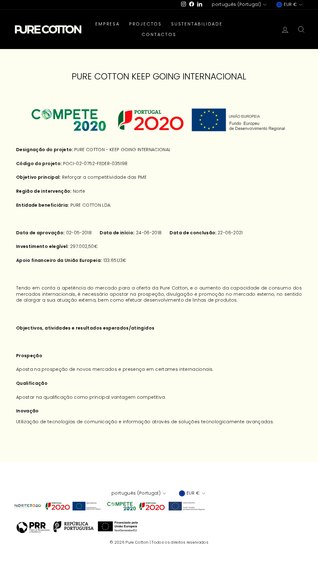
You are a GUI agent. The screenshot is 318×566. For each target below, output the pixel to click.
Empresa (107, 24)
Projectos (145, 24)
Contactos (159, 34)
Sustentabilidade (197, 24)
